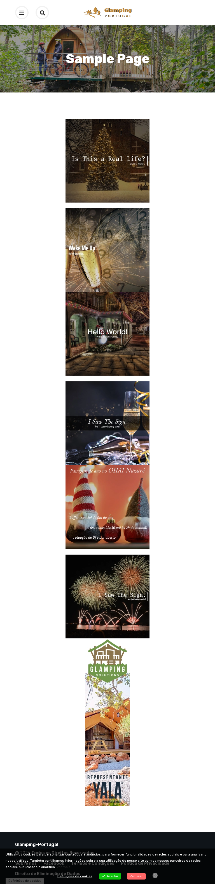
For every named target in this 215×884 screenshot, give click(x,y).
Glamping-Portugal (36, 844)
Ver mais (64, 867)
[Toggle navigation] (22, 12)
